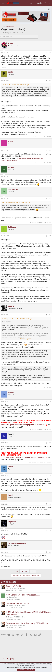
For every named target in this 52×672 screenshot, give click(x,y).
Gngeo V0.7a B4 (13, 586)
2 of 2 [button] (33, 571)
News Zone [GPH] (19, 588)
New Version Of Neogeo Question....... (23, 594)
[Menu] (3, 3)
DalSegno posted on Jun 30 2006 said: (15, 319)
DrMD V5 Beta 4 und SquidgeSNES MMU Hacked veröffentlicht (28, 613)
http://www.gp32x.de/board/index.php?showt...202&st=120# (22, 159)
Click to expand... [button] (26, 339)
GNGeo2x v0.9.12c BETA (17, 603)
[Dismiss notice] (48, 9)
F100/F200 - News (19, 606)
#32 (50, 530)
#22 (50, 81)
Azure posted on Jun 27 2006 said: (14, 85)
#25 (50, 198)
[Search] (49, 3)
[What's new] (45, 3)
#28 (50, 401)
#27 (50, 315)
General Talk (13, 597)
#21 (50, 52)
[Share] (46, 52)
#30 (50, 475)
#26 (50, 236)
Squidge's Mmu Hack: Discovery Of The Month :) (27, 623)
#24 (50, 176)
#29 (50, 443)
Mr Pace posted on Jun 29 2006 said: (15, 202)
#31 (50, 504)
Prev (25, 571)
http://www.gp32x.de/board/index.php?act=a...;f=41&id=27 (23, 424)
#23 (50, 150)
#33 (50, 552)
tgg (7, 597)
